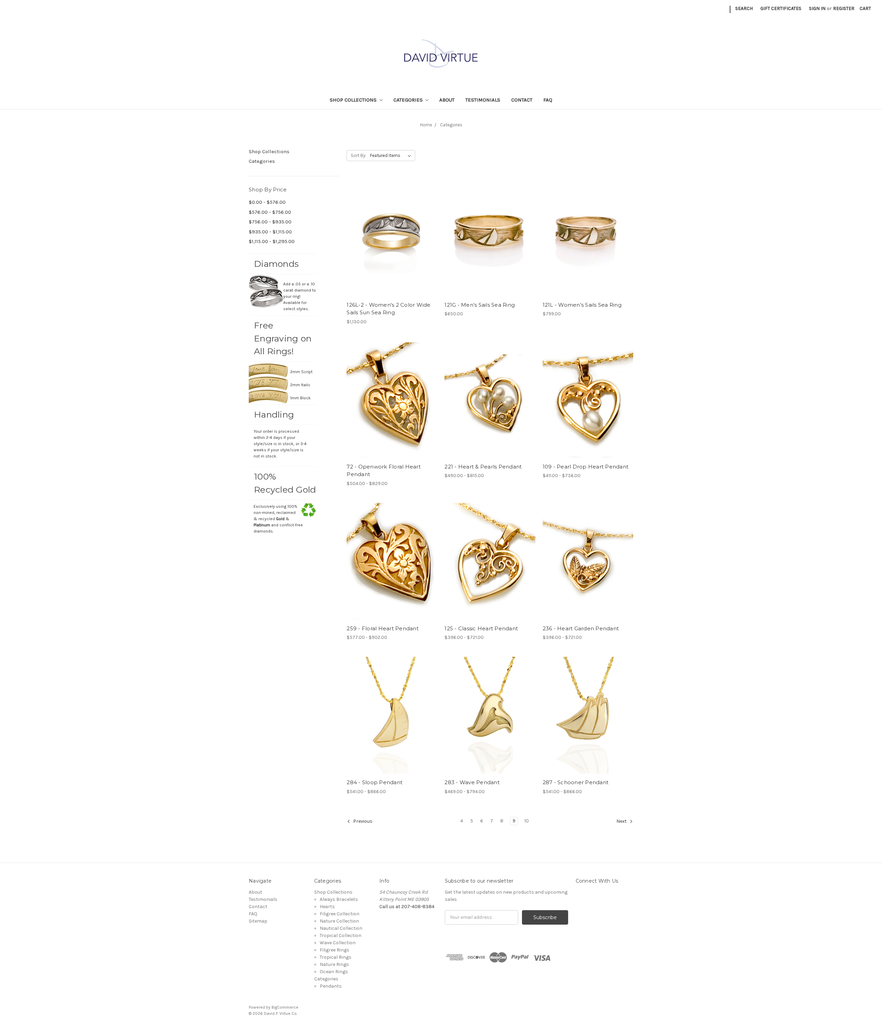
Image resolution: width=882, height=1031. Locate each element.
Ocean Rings (334, 972)
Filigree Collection (339, 914)
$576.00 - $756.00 (270, 212)
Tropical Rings (335, 957)
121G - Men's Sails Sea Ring (479, 305)
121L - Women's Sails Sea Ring (582, 305)
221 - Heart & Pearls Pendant (483, 466)
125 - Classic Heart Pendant (481, 628)
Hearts (327, 906)
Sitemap (258, 921)
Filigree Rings (334, 950)
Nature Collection (339, 921)
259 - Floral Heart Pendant (383, 628)
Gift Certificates (780, 8)
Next (622, 821)
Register (843, 8)
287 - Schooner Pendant (576, 782)
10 (526, 821)
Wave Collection (338, 943)
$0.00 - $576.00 (267, 202)
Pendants (331, 986)
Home (426, 124)
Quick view (392, 237)
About (446, 100)
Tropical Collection (340, 935)
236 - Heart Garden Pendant (581, 628)
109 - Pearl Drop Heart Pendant (586, 466)
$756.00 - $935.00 (270, 222)
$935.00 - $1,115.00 (270, 232)
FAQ (547, 100)
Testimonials (482, 100)
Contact (521, 100)
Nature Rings (334, 964)
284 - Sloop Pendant (374, 782)
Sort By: (358, 155)
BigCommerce (284, 1007)
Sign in (817, 8)
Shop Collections (354, 100)
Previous (362, 821)
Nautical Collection (341, 928)
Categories (408, 100)
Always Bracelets (339, 899)
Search (744, 8)
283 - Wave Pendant (472, 782)
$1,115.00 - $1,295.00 (272, 241)
